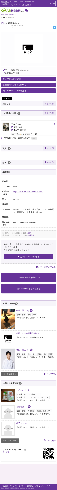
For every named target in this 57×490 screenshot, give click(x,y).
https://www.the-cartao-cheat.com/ (28, 191)
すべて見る (51, 104)
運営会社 (30, 486)
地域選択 (5, 4)
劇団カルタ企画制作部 (27, 333)
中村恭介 (31, 235)
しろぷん (22, 390)
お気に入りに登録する (30, 256)
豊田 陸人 (22, 350)
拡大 (8, 452)
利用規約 (5, 486)
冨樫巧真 (21, 407)
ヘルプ (48, 486)
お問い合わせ (39, 486)
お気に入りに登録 (13, 79)
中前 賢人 (22, 310)
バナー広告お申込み (9, 14)
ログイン (17, 5)
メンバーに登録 (8, 374)
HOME (3, 17)
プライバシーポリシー (17, 486)
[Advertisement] (28, 475)
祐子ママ (21, 423)
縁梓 (29, 233)
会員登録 (28, 5)
